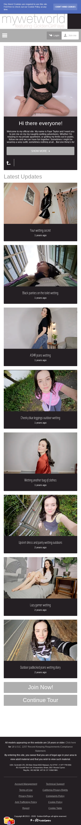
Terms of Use (26, 790)
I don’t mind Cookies (65, 6)
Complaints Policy (55, 796)
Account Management (26, 784)
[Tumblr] (10, 162)
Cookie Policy (55, 802)
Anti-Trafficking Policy (26, 802)
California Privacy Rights (55, 790)
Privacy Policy (26, 796)
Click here (71, 742)
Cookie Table (55, 808)
